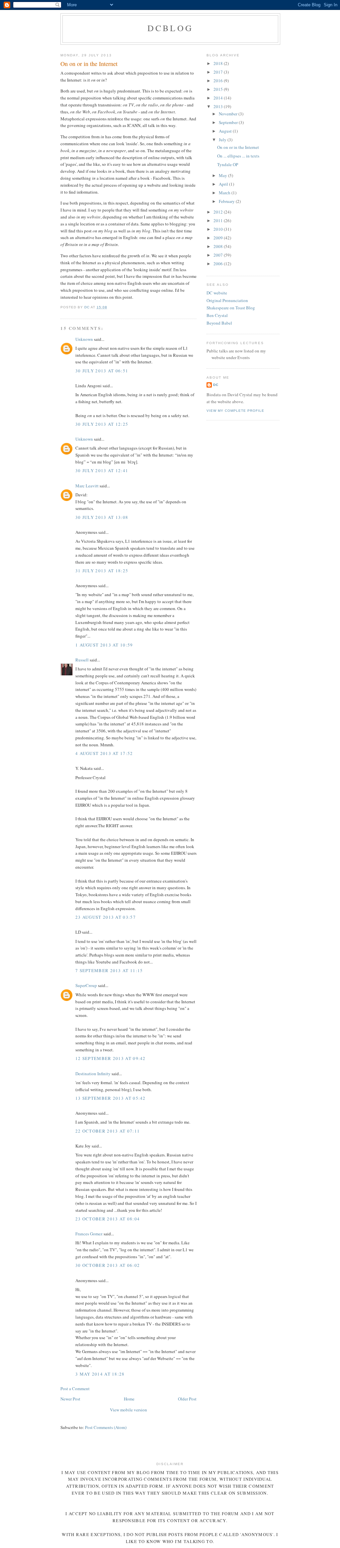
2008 (218, 246)
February (227, 201)
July (223, 140)
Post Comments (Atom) (106, 1427)
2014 (218, 98)
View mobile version (128, 1410)
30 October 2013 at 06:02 (107, 1265)
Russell (82, 660)
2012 (218, 212)
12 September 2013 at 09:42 (110, 1058)
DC (215, 385)
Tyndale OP (227, 164)
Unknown (84, 339)
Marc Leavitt (87, 486)
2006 (218, 264)
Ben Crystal (217, 315)
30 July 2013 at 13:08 (101, 517)
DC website (217, 293)
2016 (218, 81)
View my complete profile (235, 410)
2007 (218, 255)
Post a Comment (75, 1389)
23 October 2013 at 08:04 (107, 1219)
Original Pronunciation (227, 300)
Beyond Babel (219, 323)
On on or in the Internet (238, 147)
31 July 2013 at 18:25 (101, 571)
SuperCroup (86, 985)
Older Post (187, 1399)
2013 (218, 106)
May (223, 175)
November (228, 114)
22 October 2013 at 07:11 (107, 1131)
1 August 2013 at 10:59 (104, 645)
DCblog (170, 27)
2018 (218, 63)
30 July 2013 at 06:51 (101, 371)
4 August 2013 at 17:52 (104, 753)
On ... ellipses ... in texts (238, 156)
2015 (218, 89)
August (226, 131)
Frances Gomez (89, 1234)
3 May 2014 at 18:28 (100, 1374)
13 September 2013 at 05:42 (110, 1098)
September (229, 122)
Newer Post (70, 1399)
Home (129, 1399)
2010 (218, 229)
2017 (218, 72)
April (224, 184)
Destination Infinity (93, 1074)
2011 (218, 220)
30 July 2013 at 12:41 (101, 470)
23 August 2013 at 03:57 (105, 917)
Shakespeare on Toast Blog (231, 308)
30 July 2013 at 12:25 (101, 424)
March (225, 193)
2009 (218, 238)
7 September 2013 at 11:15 (109, 970)
